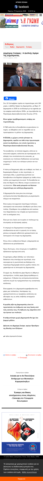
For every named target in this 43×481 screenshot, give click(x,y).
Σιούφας (29, 47)
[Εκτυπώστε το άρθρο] (26, 355)
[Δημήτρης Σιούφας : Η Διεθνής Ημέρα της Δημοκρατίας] (22, 77)
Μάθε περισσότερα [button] (29, 472)
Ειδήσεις (9, 44)
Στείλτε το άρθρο (11, 355)
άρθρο (12, 47)
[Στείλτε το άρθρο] (4, 355)
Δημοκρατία (20, 47)
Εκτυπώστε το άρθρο (34, 355)
